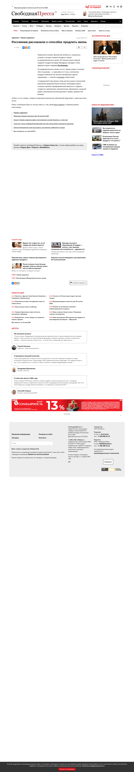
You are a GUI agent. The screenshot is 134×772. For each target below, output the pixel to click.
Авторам (15, 438)
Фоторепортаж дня (101, 36)
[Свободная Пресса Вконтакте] (110, 6)
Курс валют (92, 30)
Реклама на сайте (45, 434)
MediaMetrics (45, 147)
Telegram (34, 147)
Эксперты (57, 26)
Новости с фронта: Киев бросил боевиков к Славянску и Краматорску (29, 297)
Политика (25, 21)
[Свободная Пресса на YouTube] (107, 6)
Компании (84, 26)
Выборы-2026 (80, 30)
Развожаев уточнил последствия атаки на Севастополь (28, 302)
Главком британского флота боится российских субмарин (26, 313)
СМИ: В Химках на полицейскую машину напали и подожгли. (111, 147)
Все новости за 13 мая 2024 (21, 322)
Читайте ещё (17, 240)
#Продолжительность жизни (36, 278)
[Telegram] (29, 47)
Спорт (86, 21)
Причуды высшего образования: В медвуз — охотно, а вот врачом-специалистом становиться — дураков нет (68, 246)
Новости (16, 26)
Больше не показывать (67, 769)
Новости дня (18, 293)
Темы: (15, 30)
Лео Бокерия (63, 65)
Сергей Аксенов (24, 346)
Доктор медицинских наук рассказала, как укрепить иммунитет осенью (39, 127)
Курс (62, 14)
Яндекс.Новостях (51, 145)
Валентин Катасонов (95, 16)
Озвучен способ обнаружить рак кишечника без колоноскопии (68, 259)
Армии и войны (57, 21)
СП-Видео (39, 26)
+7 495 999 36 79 (104, 436)
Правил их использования (38, 454)
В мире (103, 21)
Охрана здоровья (27, 38)
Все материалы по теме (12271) (24, 131)
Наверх (108, 462)
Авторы (49, 26)
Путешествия (70, 21)
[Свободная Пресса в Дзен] (121, 6)
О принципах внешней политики (26, 356)
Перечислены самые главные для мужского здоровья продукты (29, 259)
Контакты (42, 438)
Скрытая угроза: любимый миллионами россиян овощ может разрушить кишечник (43, 124)
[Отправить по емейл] (78, 47)
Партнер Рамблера (118, 469)
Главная (16, 21)
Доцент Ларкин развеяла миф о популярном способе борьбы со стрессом (41, 120)
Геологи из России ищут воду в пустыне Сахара (65, 297)
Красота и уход (104, 30)
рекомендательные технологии (106, 453)
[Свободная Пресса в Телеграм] (117, 6)
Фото (31, 26)
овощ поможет (59, 105)
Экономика (45, 21)
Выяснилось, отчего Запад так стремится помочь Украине (28, 318)
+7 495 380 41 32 (104, 446)
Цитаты (66, 26)
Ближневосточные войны (50, 30)
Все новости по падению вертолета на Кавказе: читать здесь (112, 130)
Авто (79, 21)
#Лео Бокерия (21, 278)
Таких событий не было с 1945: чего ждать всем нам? (106, 122)
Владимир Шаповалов (26, 368)
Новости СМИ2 (97, 155)
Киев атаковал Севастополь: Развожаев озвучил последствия (65, 313)
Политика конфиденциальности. (93, 766)
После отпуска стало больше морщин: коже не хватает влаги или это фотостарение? (35, 266)
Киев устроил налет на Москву (24, 307)
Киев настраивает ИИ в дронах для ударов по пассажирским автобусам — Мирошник (67, 318)
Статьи (24, 26)
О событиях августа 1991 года (25, 378)
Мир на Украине (67, 30)
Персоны (75, 26)
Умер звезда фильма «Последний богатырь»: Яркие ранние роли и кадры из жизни (105, 58)
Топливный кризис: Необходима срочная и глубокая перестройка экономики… (102, 13)
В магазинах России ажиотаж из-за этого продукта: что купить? (111, 139)
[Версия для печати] (84, 47)
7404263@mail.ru (105, 444)
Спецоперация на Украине (29, 30)
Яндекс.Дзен (26, 147)
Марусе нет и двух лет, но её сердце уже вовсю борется (34, 244)
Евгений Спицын (24, 391)
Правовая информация (21, 434)
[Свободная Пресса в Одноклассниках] (114, 6)
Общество (34, 21)
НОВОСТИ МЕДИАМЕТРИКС (103, 105)
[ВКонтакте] (23, 47)
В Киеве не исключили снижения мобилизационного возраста (62, 308)
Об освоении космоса (22, 334)
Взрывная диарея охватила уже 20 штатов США (31, 6)
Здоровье (94, 21)
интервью (61, 77)
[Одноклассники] (26, 47)
